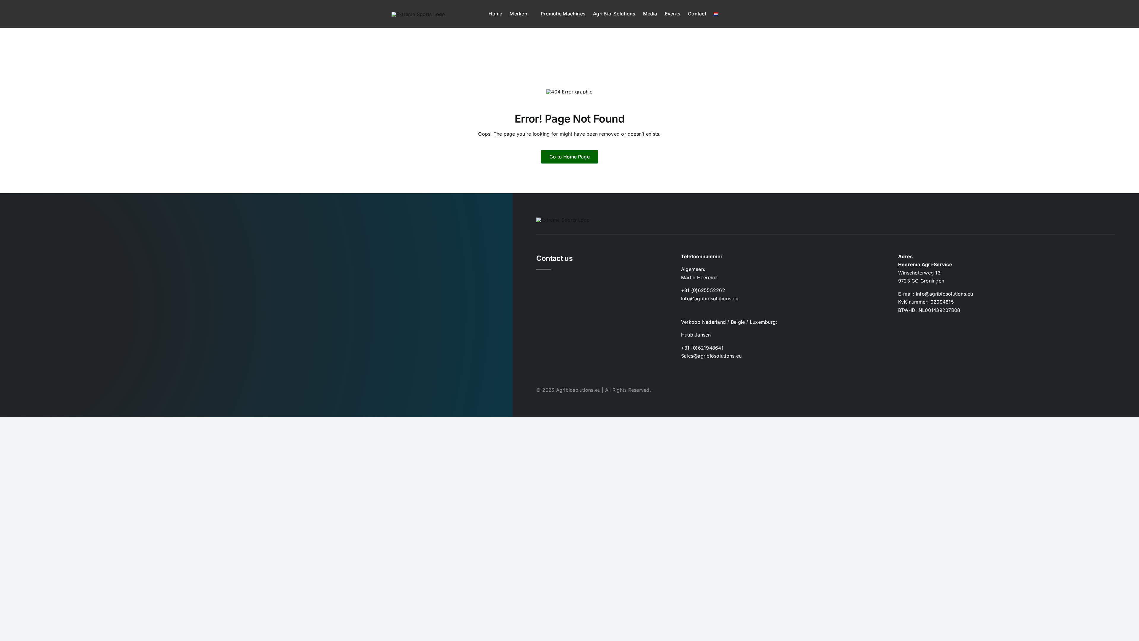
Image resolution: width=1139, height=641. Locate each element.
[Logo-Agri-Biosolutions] (418, 14)
